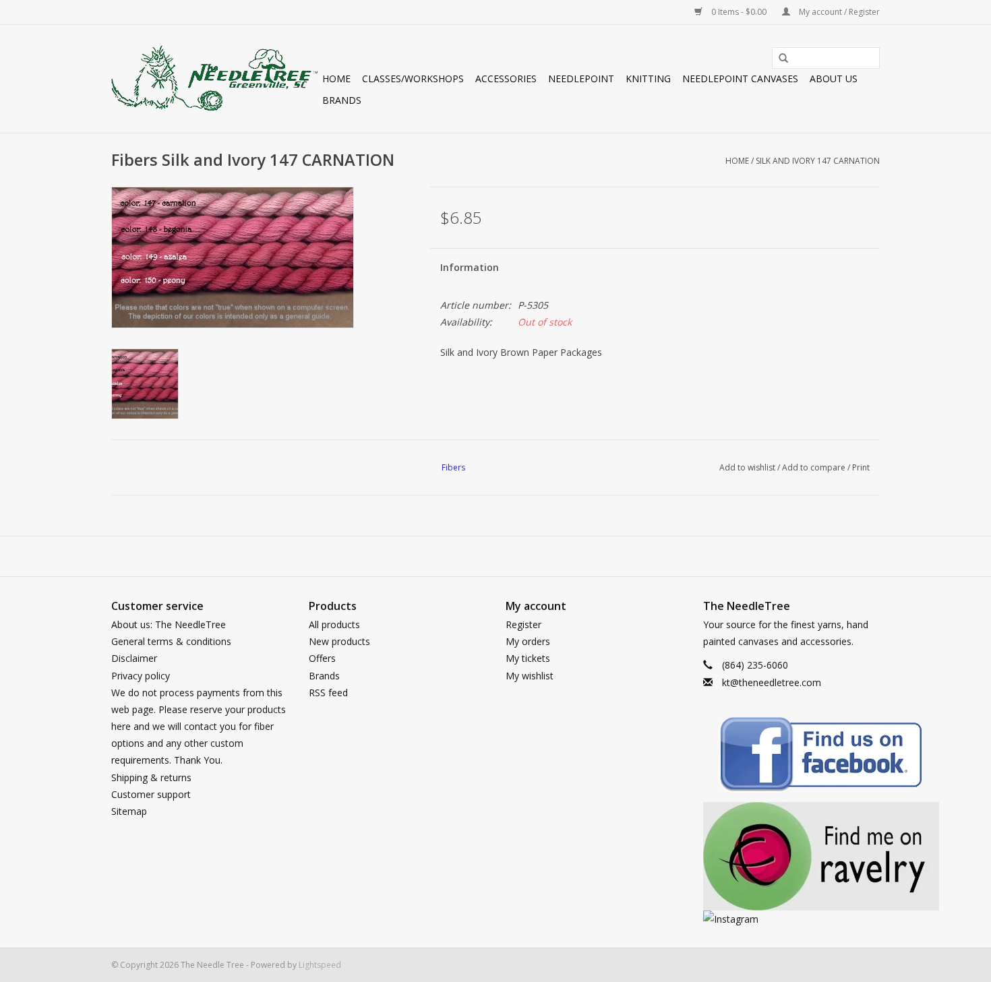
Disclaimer (134, 658)
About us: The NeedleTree (168, 624)
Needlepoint (581, 78)
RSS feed (328, 692)
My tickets (528, 658)
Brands (341, 100)
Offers (322, 658)
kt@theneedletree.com (771, 682)
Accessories (506, 78)
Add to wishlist (747, 467)
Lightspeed (320, 965)
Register (523, 624)
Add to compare (814, 467)
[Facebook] (791, 756)
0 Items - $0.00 (739, 12)
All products (334, 624)
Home (336, 78)
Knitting (648, 78)
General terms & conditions (171, 641)
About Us (834, 78)
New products (339, 641)
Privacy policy (140, 675)
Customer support (151, 794)
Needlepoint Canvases (740, 78)
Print (861, 467)
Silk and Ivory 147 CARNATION (818, 160)
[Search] (778, 58)
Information (469, 267)
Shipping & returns (151, 777)
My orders (528, 641)
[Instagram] (791, 919)
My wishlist (529, 675)
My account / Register (838, 12)
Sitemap (129, 811)
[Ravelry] (791, 856)
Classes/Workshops (413, 78)
